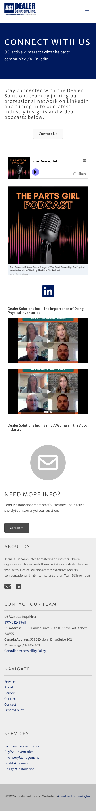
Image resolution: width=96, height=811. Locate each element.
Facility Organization (19, 763)
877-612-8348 (15, 622)
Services (10, 682)
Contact (10, 704)
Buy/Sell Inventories (18, 752)
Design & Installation (19, 769)
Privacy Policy (14, 710)
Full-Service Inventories (21, 746)
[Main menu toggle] (87, 9)
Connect (10, 699)
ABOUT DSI (18, 546)
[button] (48, 291)
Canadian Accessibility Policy (25, 651)
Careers (9, 693)
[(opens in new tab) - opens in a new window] (48, 231)
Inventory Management (21, 758)
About (8, 687)
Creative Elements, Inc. (75, 796)
